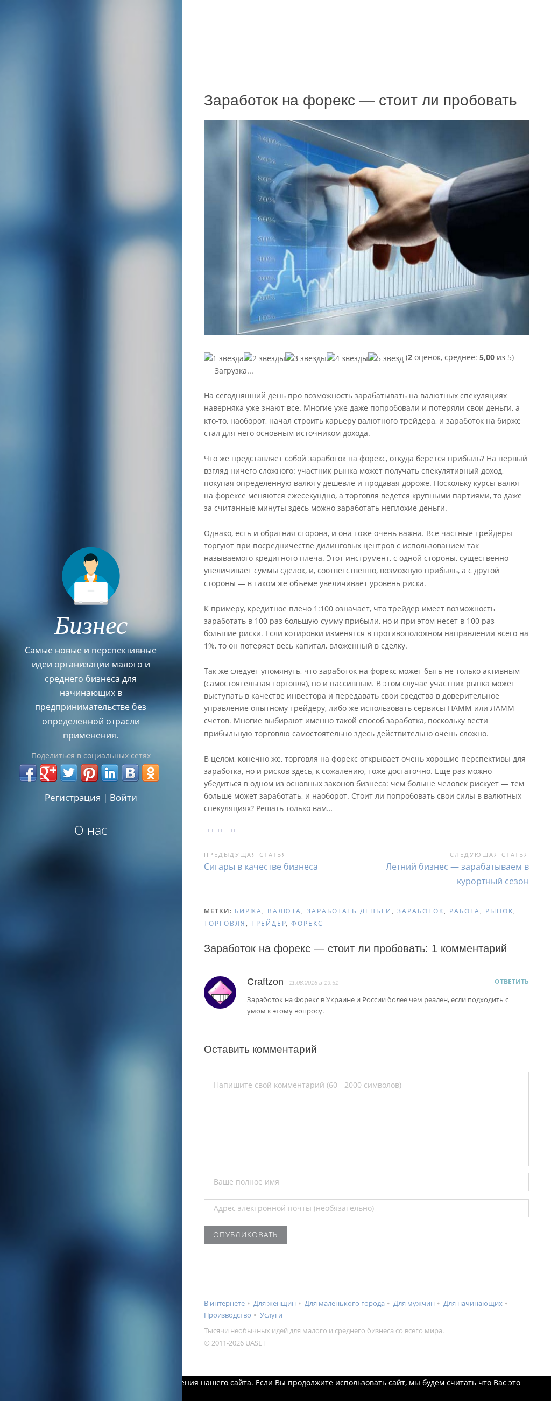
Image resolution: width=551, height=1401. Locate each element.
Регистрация (73, 797)
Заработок (420, 911)
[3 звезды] (306, 358)
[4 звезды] (347, 358)
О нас (90, 830)
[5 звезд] (386, 358)
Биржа (248, 911)
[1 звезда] (224, 358)
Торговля (225, 923)
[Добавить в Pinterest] (89, 773)
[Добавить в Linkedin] (109, 773)
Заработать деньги (349, 911)
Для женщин (274, 1303)
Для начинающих (473, 1303)
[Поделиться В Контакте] (130, 773)
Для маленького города (345, 1303)
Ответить (512, 981)
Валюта (284, 911)
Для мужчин (414, 1303)
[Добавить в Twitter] (68, 773)
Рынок (499, 911)
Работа (464, 911)
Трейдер (268, 923)
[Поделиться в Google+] (48, 773)
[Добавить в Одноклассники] (150, 773)
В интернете (224, 1303)
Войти (123, 797)
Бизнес (91, 624)
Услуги (271, 1315)
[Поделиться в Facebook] (28, 773)
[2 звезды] (264, 358)
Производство (227, 1315)
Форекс (307, 923)
